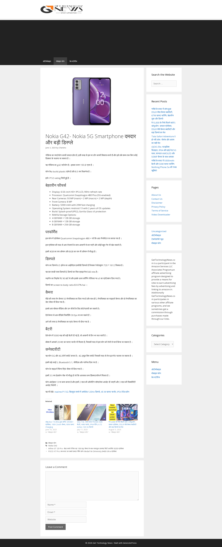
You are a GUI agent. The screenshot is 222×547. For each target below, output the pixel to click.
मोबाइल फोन (60, 61)
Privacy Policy (158, 206)
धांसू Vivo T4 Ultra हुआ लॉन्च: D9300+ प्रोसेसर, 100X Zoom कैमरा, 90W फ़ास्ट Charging (59, 424)
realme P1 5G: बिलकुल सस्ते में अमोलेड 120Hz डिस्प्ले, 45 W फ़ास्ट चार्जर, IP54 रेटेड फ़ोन (92, 391)
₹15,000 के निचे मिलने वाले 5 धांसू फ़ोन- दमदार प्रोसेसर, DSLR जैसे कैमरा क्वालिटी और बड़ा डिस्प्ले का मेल (122, 424)
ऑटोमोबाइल (47, 61)
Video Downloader (160, 214)
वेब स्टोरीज (73, 61)
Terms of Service (159, 210)
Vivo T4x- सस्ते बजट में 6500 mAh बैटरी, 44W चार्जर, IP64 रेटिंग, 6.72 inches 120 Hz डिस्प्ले (90, 424)
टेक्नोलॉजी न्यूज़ (157, 239)
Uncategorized (158, 231)
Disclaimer (156, 202)
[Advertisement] (111, 38)
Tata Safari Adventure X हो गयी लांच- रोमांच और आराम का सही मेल (163, 139)
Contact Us (156, 198)
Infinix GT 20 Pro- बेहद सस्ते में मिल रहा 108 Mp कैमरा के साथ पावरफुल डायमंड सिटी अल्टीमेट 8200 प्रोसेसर (86, 448)
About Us (156, 194)
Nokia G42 (52, 445)
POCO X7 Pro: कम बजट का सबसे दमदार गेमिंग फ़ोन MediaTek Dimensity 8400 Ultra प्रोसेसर (82, 451)
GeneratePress (130, 543)
